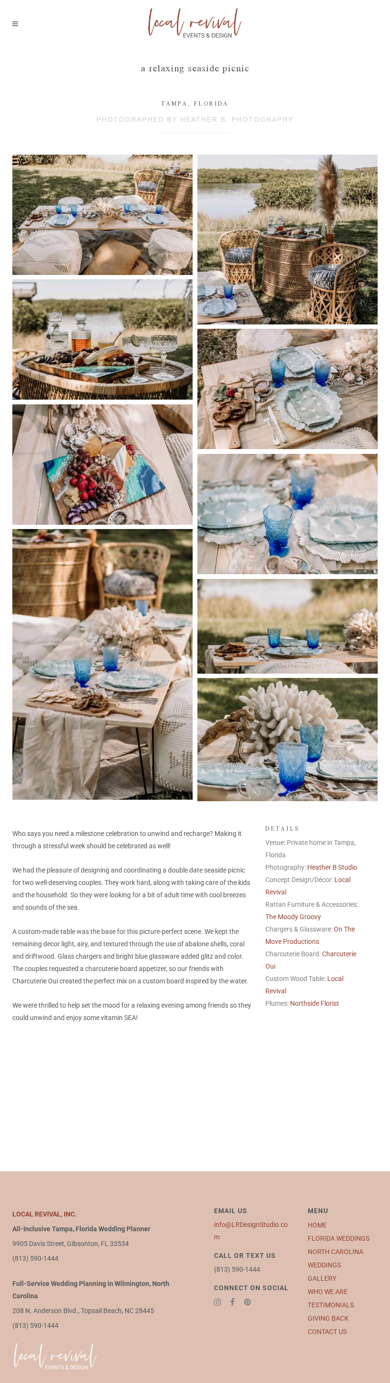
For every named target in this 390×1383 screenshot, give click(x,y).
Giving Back (328, 1318)
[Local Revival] (102, 215)
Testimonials (331, 1305)
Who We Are (328, 1291)
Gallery (322, 1278)
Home (317, 1225)
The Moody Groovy (293, 917)
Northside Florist (314, 1003)
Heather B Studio (332, 867)
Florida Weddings (339, 1238)
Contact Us (327, 1331)
